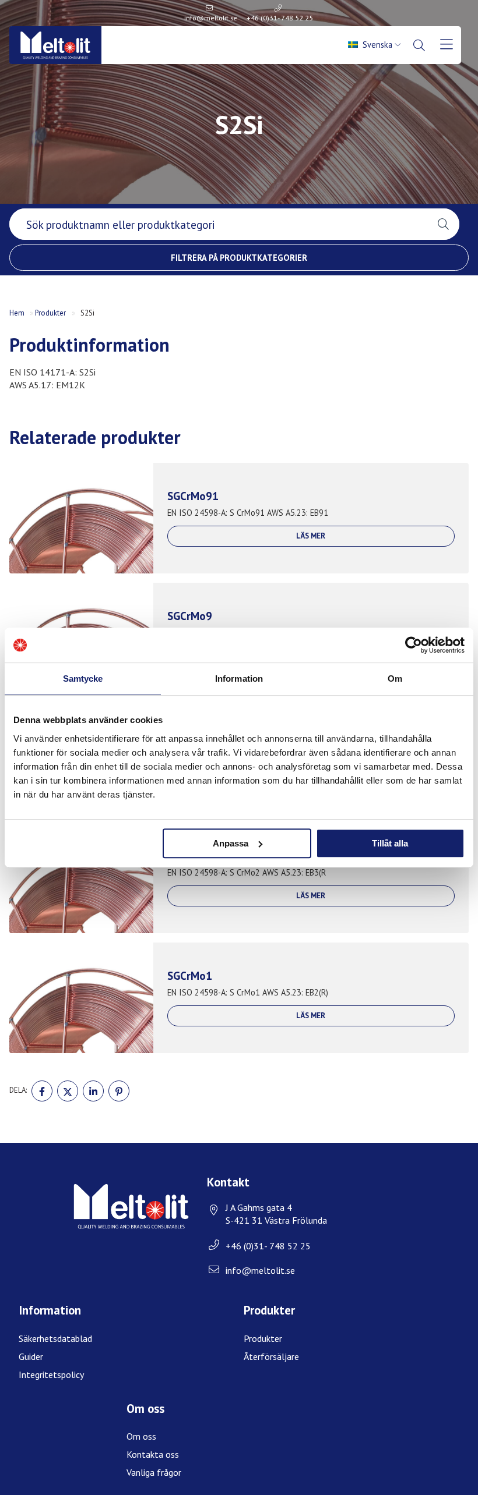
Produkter (50, 313)
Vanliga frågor (153, 1472)
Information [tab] (239, 678)
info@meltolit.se (210, 17)
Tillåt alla (390, 843)
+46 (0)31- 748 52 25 (280, 17)
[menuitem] (375, 45)
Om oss (141, 1436)
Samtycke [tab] (83, 678)
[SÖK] (420, 45)
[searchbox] (218, 224)
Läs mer (310, 536)
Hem (16, 313)
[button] (443, 224)
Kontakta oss (152, 1454)
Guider (31, 1356)
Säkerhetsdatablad (55, 1338)
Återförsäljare (271, 1356)
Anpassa (230, 843)
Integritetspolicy (51, 1374)
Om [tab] (395, 678)
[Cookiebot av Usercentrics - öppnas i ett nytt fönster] (414, 645)
